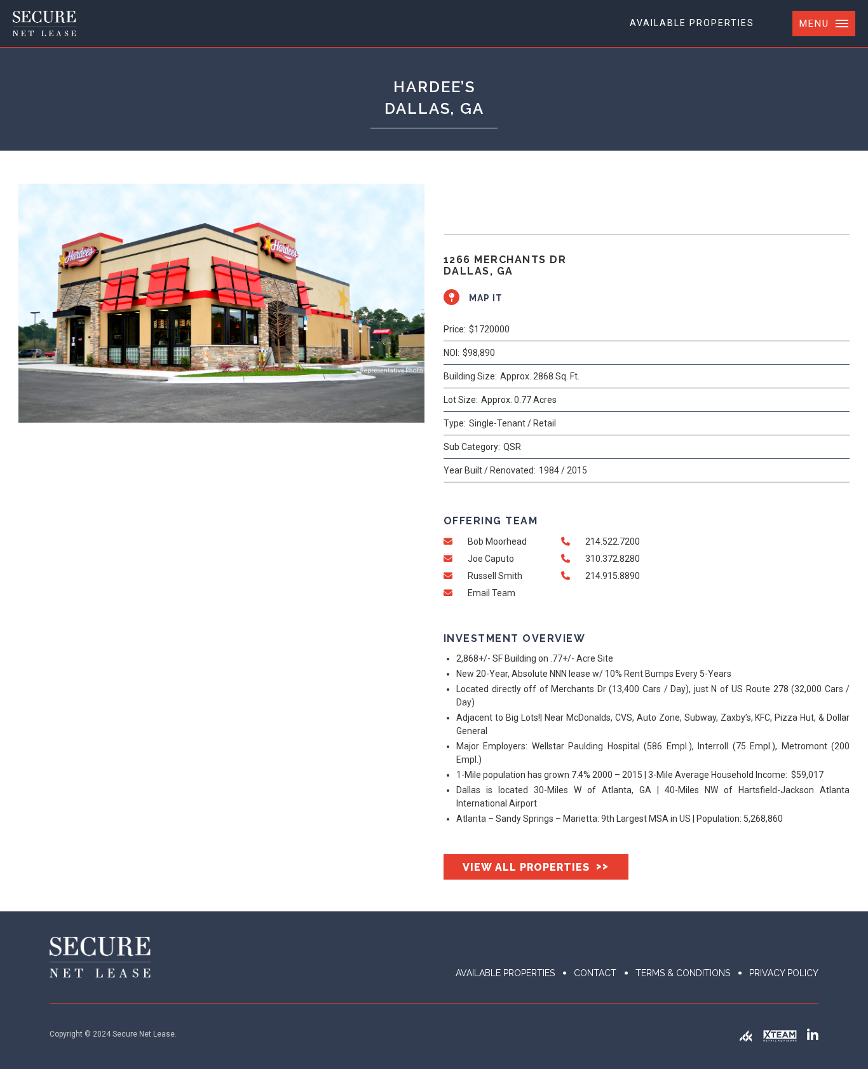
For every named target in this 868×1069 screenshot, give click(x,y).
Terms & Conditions (682, 973)
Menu (814, 23)
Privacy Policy (783, 973)
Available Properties (692, 23)
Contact (595, 973)
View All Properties (536, 866)
